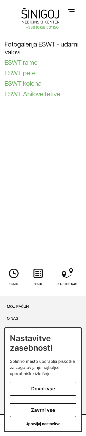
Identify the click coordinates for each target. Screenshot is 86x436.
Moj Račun (18, 307)
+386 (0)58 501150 (42, 28)
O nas (12, 319)
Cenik (38, 284)
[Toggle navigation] (71, 10)
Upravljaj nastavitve (43, 424)
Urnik (13, 284)
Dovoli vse (43, 389)
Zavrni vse (43, 410)
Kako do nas (67, 284)
